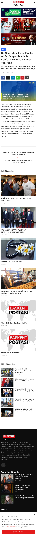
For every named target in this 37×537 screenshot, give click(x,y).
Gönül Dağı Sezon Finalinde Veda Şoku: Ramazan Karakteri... (24, 477)
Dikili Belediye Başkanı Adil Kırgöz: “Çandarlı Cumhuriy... (24, 410)
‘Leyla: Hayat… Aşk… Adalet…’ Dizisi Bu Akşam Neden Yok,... (25, 497)
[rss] (3, 465)
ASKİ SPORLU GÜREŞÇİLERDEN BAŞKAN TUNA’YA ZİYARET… (16, 199)
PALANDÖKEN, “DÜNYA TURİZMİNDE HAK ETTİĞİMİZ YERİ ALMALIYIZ (16, 292)
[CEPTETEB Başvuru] (18, 12)
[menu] (2, 3)
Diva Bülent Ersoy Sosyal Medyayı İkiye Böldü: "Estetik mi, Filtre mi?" (19, 153)
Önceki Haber (19, 150)
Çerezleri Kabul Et (18, 532)
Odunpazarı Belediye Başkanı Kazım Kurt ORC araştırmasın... (25, 380)
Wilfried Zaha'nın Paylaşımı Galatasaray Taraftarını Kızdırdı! (18, 161)
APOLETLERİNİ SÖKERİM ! (10, 352)
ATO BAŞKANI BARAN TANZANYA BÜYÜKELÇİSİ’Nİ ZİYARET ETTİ (13, 231)
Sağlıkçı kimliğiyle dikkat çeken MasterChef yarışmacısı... (23, 487)
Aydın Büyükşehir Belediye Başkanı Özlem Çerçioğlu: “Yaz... (25, 390)
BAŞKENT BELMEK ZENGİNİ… (12, 262)
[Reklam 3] (18, 39)
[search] (34, 3)
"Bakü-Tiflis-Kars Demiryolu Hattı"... (14, 323)
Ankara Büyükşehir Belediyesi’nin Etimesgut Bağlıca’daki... (23, 371)
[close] (34, 514)
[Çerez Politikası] (10, 527)
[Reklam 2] (18, 25)
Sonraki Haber (17, 158)
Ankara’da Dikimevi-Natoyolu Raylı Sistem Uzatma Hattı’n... (24, 400)
